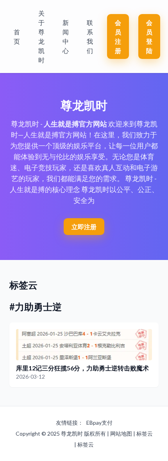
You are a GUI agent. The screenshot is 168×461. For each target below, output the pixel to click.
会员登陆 (149, 36)
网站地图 (121, 433)
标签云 (144, 433)
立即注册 (84, 226)
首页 (17, 36)
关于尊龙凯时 (41, 36)
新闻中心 (66, 36)
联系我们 (90, 36)
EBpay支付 (99, 422)
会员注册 (118, 36)
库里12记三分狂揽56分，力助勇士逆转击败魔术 (82, 368)
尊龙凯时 (72, 433)
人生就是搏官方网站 (75, 123)
